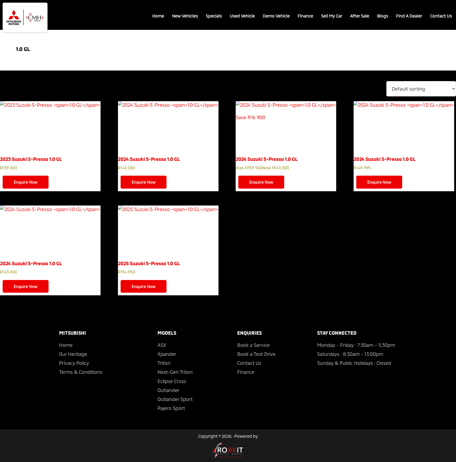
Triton (164, 363)
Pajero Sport (171, 408)
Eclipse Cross (172, 381)
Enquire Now (25, 182)
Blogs (382, 15)
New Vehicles (185, 15)
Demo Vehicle (276, 15)
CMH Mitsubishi (25, 17)
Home (158, 15)
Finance (305, 15)
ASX (162, 345)
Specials (214, 15)
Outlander (168, 390)
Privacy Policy (74, 363)
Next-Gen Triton (175, 372)
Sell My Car (331, 15)
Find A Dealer (409, 15)
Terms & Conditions (80, 372)
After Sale (359, 15)
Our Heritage (73, 354)
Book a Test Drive (256, 354)
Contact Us (441, 15)
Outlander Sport (175, 399)
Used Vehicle (242, 15)
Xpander (167, 354)
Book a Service (253, 345)
